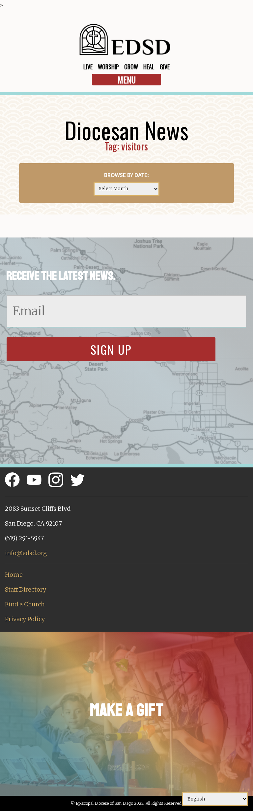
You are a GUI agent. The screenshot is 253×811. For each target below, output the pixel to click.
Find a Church (25, 604)
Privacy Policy (25, 619)
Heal (149, 66)
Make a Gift (126, 710)
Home (14, 574)
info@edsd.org (26, 553)
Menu (127, 80)
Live (88, 66)
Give (165, 66)
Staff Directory (25, 589)
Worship (108, 66)
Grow (131, 66)
